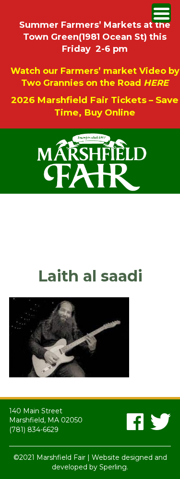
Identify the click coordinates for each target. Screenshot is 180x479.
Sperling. (113, 467)
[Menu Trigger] (161, 13)
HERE (156, 83)
